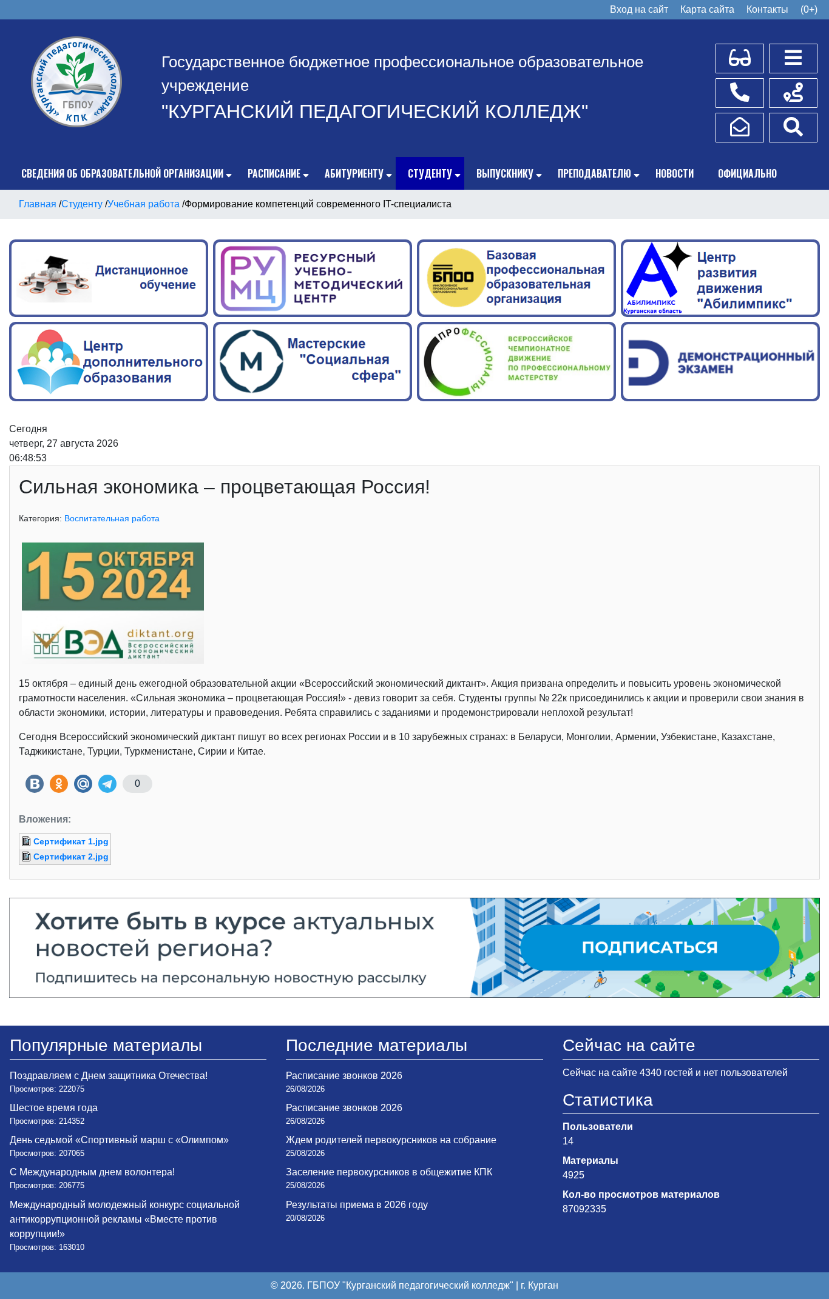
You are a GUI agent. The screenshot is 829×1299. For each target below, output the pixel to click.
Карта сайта (707, 9)
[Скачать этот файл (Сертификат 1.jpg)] (27, 841)
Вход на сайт (639, 9)
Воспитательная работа (112, 518)
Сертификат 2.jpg (71, 856)
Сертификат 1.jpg (71, 841)
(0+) (808, 9)
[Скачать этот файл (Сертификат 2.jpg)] (27, 856)
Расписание (274, 173)
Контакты (767, 9)
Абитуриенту (354, 173)
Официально (747, 173)
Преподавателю (594, 173)
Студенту (430, 173)
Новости (674, 173)
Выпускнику (504, 173)
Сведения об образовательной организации (122, 173)
